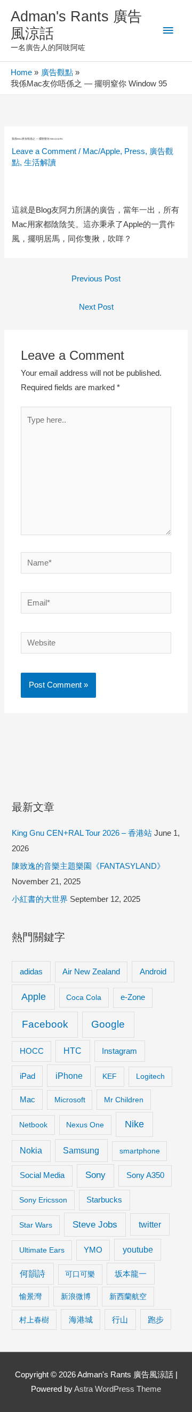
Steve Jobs (95, 1225)
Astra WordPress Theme (117, 1389)
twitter (150, 1224)
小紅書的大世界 (40, 899)
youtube (138, 1249)
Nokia (31, 1150)
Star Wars (35, 1225)
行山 (120, 1320)
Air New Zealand (91, 971)
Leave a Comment (44, 151)
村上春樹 (34, 1320)
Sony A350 (145, 1175)
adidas (31, 971)
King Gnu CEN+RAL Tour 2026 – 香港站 (82, 833)
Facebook (45, 1024)
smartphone (139, 1151)
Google (108, 1024)
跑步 (156, 1320)
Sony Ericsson (43, 1200)
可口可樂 (80, 1274)
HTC (72, 1050)
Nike (134, 1124)
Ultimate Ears (42, 1250)
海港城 (81, 1320)
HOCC (32, 1051)
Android (153, 971)
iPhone (69, 1075)
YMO (93, 1250)
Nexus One (85, 1124)
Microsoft (69, 1099)
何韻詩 (32, 1273)
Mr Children (123, 1099)
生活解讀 (40, 162)
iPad (27, 1075)
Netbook (33, 1124)
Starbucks (104, 1199)
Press (134, 151)
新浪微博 (76, 1296)
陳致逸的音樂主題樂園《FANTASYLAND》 (88, 866)
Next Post (96, 307)
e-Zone (133, 997)
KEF (109, 1076)
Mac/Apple (101, 151)
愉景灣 (30, 1296)
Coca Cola (83, 997)
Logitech (150, 1076)
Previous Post (96, 279)
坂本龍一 (131, 1273)
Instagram (119, 1050)
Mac (27, 1099)
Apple (33, 996)
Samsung (81, 1150)
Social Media (42, 1175)
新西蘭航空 (128, 1296)
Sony (95, 1175)
